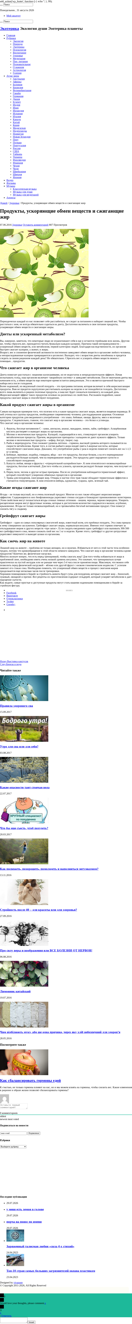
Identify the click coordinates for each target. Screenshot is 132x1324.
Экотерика (9, 28)
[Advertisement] (66, 637)
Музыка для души (23, 191)
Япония (17, 177)
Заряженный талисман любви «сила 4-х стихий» (40, 1246)
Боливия (17, 84)
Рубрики (11, 38)
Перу (16, 139)
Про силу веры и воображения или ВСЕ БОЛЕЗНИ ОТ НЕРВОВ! (46, 950)
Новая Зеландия (21, 136)
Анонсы (10, 197)
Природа (18, 44)
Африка (17, 81)
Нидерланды (20, 131)
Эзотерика (18, 47)
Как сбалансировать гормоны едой (30, 1080)
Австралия (19, 78)
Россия (16, 148)
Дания (16, 99)
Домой (3, 203)
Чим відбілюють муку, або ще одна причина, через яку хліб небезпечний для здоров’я (60, 1032)
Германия (18, 96)
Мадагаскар (19, 128)
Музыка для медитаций (26, 194)
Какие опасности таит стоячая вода (25, 787)
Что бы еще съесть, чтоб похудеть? (24, 828)
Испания (18, 113)
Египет (17, 102)
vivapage (18, 1282)
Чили (16, 168)
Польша (17, 142)
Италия (17, 116)
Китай (16, 122)
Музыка (10, 186)
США (16, 151)
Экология (18, 41)
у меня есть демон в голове (25, 1209)
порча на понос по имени (24, 1221)
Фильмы (11, 183)
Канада (17, 119)
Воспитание (19, 52)
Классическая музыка (25, 189)
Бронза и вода (10, 664)
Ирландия (18, 110)
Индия (16, 105)
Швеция (17, 174)
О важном (18, 67)
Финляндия (19, 160)
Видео (9, 180)
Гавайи (17, 93)
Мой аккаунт (13, 15)
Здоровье (18, 55)
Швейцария (19, 171)
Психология (19, 49)
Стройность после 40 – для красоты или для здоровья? (38, 909)
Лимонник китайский (15, 991)
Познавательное (22, 64)
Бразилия (18, 87)
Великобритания (22, 90)
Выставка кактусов (14, 661)
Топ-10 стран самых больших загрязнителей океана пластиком (50, 1270)
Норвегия (18, 133)
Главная (10, 35)
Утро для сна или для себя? (19, 746)
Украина (17, 157)
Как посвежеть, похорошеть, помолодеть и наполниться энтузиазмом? (49, 869)
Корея (16, 125)
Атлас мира (12, 76)
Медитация (19, 58)
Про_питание (20, 61)
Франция (18, 162)
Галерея (17, 73)
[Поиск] (1, 5)
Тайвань (17, 154)
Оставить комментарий (35, 224)
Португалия (19, 145)
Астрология (19, 70)
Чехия (16, 165)
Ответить (6, 1315)
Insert (31, 1322)
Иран (16, 107)
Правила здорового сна (16, 705)
